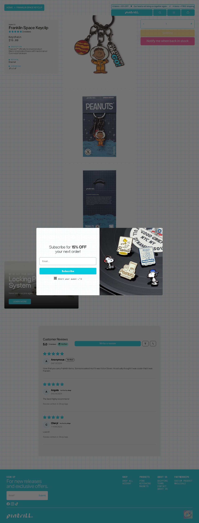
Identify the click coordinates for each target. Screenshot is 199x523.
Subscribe (68, 271)
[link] (67, 249)
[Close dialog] (159, 231)
